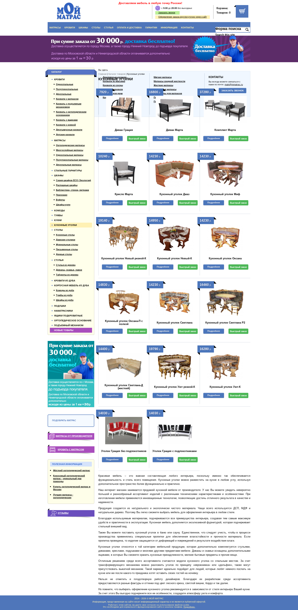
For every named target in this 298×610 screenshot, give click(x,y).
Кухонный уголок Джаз (174, 194)
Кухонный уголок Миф (225, 194)
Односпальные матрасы (69, 155)
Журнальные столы (67, 244)
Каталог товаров (116, 74)
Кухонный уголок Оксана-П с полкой (124, 322)
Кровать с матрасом (71, 449)
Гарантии (151, 27)
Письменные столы (67, 249)
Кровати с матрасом (67, 99)
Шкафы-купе (63, 204)
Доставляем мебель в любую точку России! (150, 3)
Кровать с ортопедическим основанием (71, 113)
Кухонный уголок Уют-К (225, 386)
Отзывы (63, 513)
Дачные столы (64, 254)
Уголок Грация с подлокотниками (174, 451)
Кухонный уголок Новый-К (174, 258)
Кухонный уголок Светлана (174, 322)
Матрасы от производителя (74, 436)
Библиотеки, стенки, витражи (72, 190)
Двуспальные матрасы (68, 164)
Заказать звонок (166, 12)
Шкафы (83, 27)
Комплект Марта (225, 129)
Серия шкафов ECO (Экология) (73, 180)
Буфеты (60, 200)
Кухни (58, 220)
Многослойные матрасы (69, 150)
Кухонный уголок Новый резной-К (123, 258)
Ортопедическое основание (72, 320)
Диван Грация (124, 129)
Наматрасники (63, 311)
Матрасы (55, 27)
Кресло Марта (124, 194)
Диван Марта (174, 129)
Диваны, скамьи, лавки (69, 270)
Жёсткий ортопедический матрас (71, 470)
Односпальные (64, 84)
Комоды (59, 210)
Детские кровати (65, 134)
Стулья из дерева (65, 265)
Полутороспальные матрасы (72, 160)
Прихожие (61, 195)
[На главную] (69, 11)
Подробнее (112, 138)
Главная (102, 74)
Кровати (69, 27)
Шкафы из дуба (64, 300)
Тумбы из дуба (64, 295)
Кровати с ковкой (66, 125)
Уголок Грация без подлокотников (123, 451)
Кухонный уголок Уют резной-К (174, 386)
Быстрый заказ (137, 138)
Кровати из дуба (64, 280)
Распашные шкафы (66, 185)
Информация (169, 27)
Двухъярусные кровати (69, 129)
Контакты (187, 27)
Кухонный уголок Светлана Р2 (225, 322)
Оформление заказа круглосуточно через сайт (182, 17)
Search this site (225, 34)
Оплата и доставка (129, 27)
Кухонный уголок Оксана (225, 258)
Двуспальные (63, 94)
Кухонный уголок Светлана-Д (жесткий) (124, 387)
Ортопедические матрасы (70, 145)
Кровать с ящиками (67, 120)
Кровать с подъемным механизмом (68, 105)
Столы (96, 27)
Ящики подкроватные (68, 315)
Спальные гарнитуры (68, 170)
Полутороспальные (67, 89)
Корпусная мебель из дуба (71, 285)
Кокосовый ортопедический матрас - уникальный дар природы (69, 478)
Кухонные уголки (65, 225)
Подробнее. (189, 607)
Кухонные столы (65, 235)
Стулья (108, 27)
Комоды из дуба (65, 290)
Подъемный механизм (68, 325)
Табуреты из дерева (67, 274)
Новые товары (63, 330)
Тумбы (58, 215)
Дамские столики (65, 239)
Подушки (60, 306)
